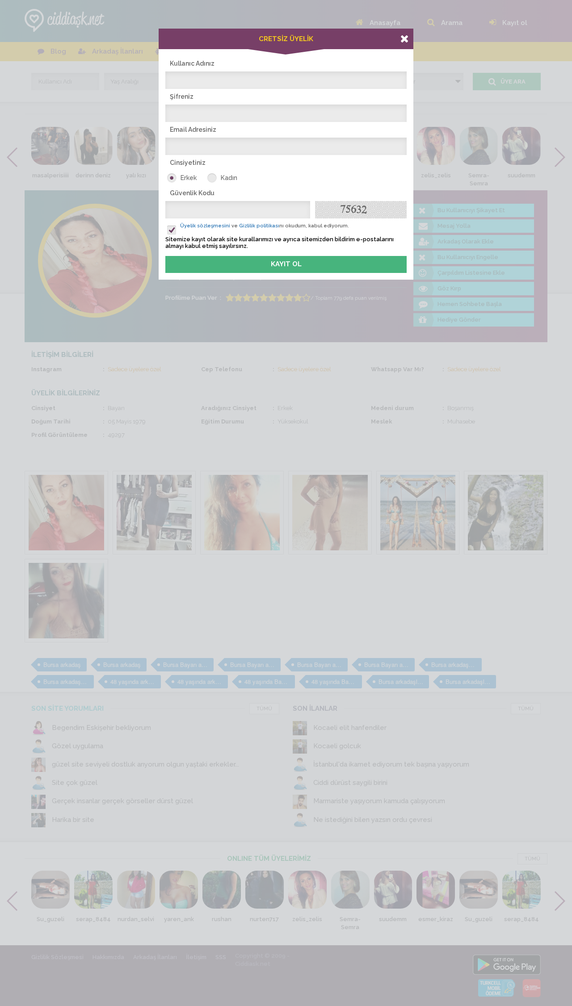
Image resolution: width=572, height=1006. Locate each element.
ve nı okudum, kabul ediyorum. (264, 226)
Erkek (189, 177)
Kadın (229, 177)
